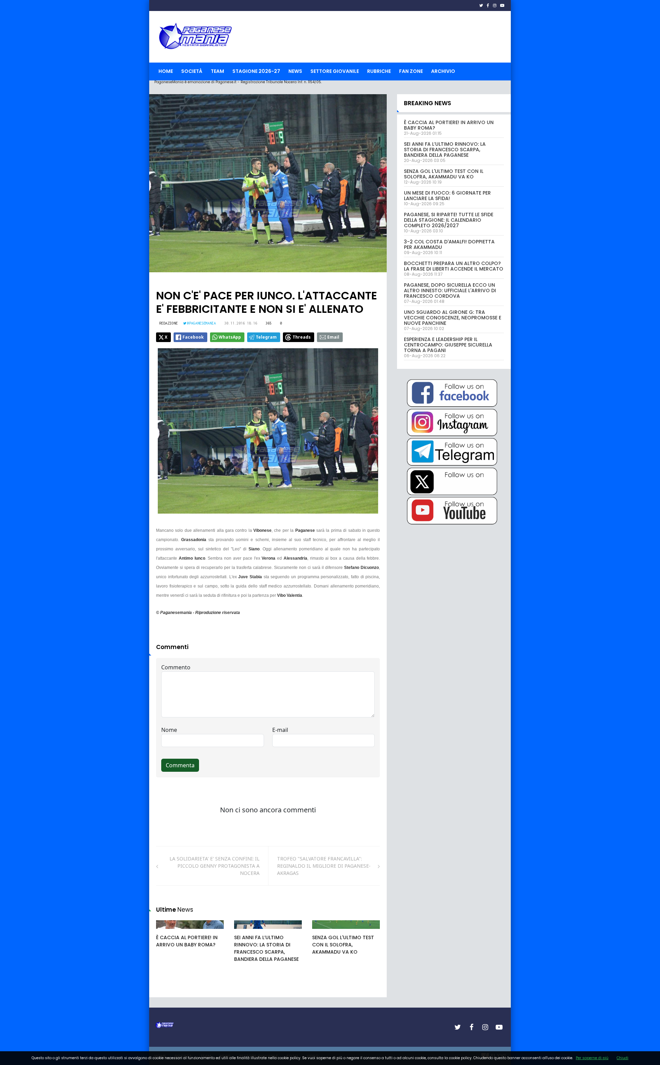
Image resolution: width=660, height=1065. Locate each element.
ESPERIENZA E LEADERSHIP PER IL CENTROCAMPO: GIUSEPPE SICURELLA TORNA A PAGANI (448, 345)
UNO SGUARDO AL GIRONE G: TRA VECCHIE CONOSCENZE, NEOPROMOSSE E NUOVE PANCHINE (452, 318)
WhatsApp (230, 337)
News (295, 71)
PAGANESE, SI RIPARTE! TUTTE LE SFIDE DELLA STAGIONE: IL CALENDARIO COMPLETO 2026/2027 (448, 220)
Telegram (266, 337)
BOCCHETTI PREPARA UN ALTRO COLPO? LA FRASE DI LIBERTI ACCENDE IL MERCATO (453, 266)
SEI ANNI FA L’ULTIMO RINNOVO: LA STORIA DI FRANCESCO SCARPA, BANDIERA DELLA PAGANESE (266, 948)
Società (191, 71)
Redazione (168, 323)
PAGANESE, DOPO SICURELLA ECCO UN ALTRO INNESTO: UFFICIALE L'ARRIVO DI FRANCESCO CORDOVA (450, 290)
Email (333, 337)
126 (324, 931)
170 (168, 931)
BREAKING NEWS (427, 103)
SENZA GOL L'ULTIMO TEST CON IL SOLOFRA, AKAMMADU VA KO (343, 944)
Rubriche (379, 71)
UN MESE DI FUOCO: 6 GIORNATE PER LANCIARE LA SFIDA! (447, 195)
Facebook (193, 337)
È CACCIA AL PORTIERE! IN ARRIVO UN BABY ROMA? (187, 941)
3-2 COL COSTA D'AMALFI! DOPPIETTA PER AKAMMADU (449, 244)
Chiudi (622, 1058)
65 (245, 931)
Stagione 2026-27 (256, 71)
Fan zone (411, 71)
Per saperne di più (592, 1058)
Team (217, 71)
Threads (302, 337)
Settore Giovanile (334, 71)
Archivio (443, 71)
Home (165, 71)
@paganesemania (201, 323)
